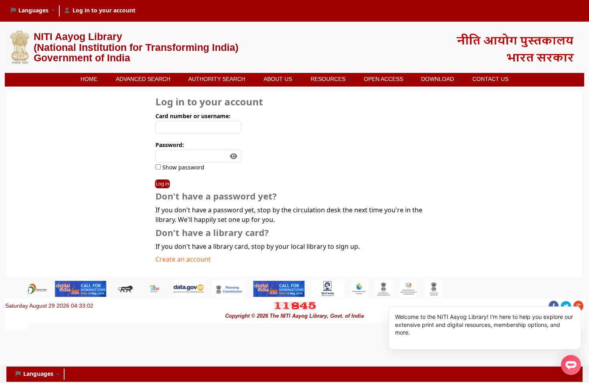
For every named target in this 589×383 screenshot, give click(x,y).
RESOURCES (328, 79)
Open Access (383, 79)
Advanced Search (143, 79)
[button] (32, 10)
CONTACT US (490, 79)
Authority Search (216, 79)
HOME (89, 79)
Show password (182, 167)
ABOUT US (278, 79)
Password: (169, 145)
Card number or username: (192, 116)
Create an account (183, 259)
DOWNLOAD (437, 79)
